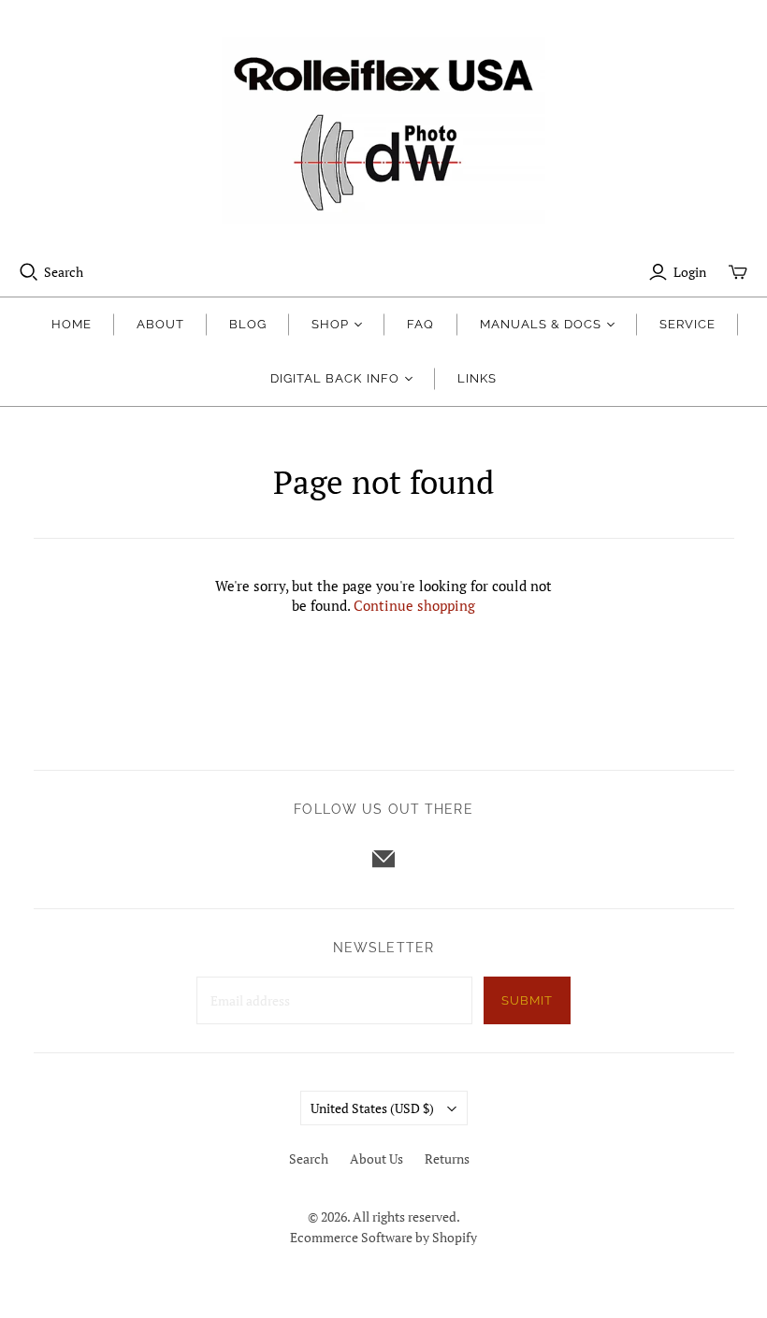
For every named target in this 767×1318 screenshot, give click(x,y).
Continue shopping (414, 605)
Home (71, 324)
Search (63, 272)
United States (372, 1108)
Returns (447, 1158)
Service (687, 324)
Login (689, 272)
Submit (527, 1000)
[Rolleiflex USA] (383, 130)
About (160, 324)
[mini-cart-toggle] (738, 272)
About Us (376, 1158)
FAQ (420, 324)
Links (477, 378)
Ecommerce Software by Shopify (383, 1237)
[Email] (383, 858)
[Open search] (29, 272)
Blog (248, 324)
